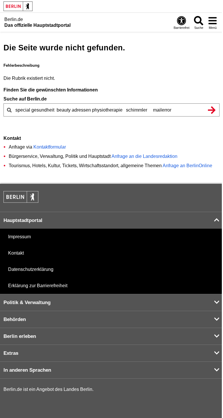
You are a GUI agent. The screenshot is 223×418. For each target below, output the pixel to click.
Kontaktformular (49, 146)
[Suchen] (212, 110)
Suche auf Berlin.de (25, 98)
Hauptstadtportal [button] (22, 220)
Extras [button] (10, 353)
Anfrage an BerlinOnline (187, 165)
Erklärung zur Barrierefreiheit (37, 285)
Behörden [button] (14, 319)
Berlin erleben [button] (19, 336)
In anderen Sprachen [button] (27, 370)
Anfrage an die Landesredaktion (144, 156)
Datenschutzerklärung (30, 269)
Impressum (19, 236)
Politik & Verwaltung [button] (27, 302)
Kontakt (16, 253)
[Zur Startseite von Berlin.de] (20, 201)
